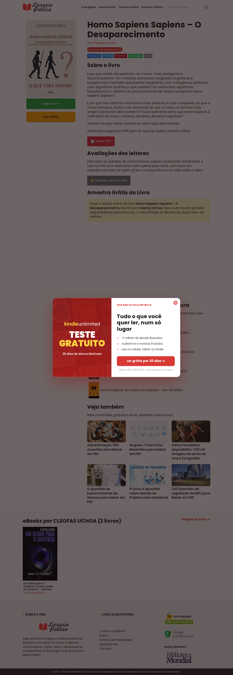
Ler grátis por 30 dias (146, 361)
